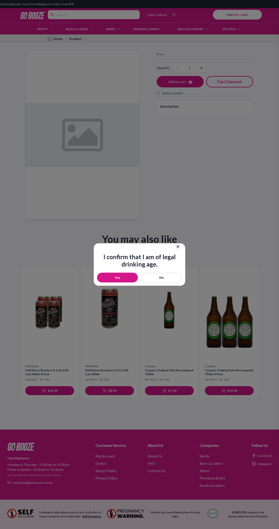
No (161, 277)
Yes (117, 277)
